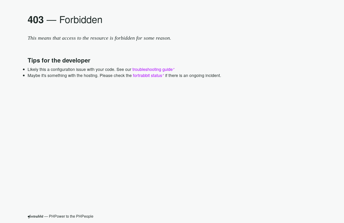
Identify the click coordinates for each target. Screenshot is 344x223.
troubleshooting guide (152, 69)
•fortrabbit (35, 216)
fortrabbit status (147, 75)
